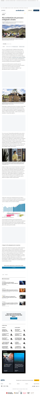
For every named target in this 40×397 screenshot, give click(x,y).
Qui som (10, 383)
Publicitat (18, 383)
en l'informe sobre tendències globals (18, 57)
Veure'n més (22, 351)
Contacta (26, 383)
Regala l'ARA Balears (36, 383)
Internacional (4, 13)
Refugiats (6, 274)
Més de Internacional (5, 278)
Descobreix (5, 351)
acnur (3, 274)
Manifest (2, 383)
